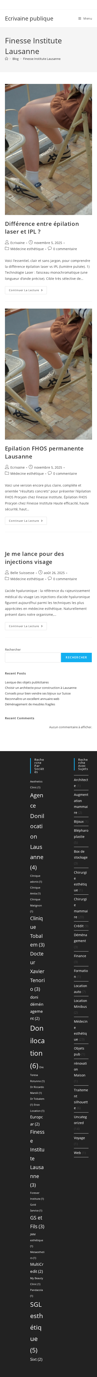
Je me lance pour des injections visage (34, 558)
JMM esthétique (36, 1240)
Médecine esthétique (27, 249)
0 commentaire (65, 249)
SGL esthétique (36, 1327)
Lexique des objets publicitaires (27, 682)
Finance (80, 956)
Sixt (36, 1359)
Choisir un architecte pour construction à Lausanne (41, 688)
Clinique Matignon (36, 905)
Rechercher (13, 649)
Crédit (79, 926)
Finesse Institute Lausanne (42, 59)
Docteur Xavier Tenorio (37, 971)
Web (77, 1152)
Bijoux (79, 821)
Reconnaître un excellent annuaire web (32, 699)
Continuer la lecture (28, 291)
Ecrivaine (17, 242)
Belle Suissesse (22, 573)
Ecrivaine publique (29, 18)
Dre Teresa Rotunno (37, 1074)
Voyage (79, 1138)
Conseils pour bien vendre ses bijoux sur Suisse (38, 693)
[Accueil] (6, 59)
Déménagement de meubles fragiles (30, 704)
